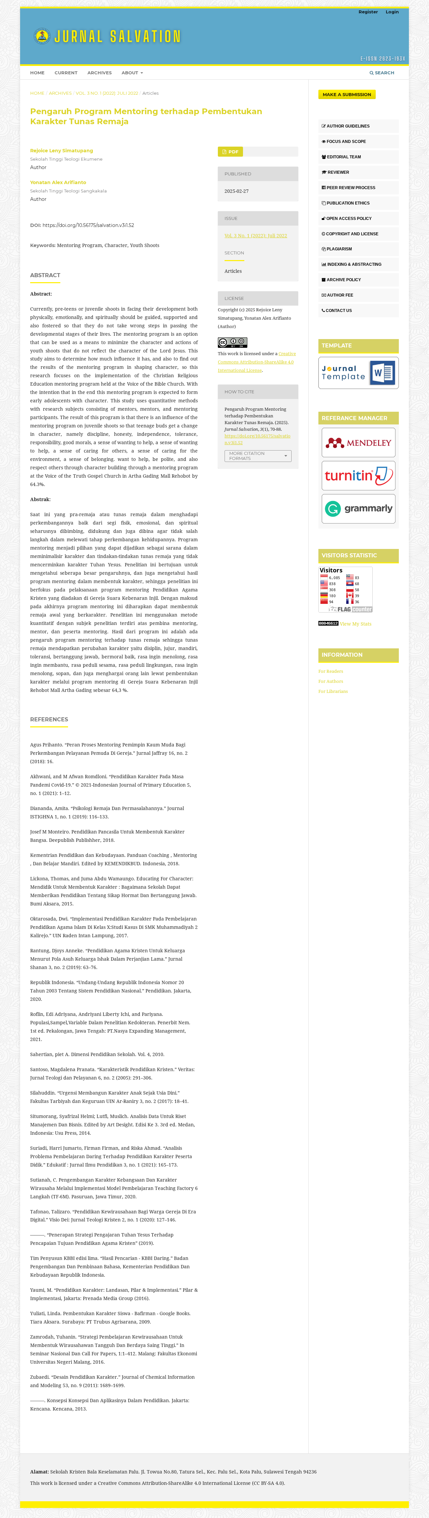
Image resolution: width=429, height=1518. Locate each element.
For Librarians (333, 691)
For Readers (330, 671)
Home (37, 93)
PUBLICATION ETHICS (348, 203)
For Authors (330, 681)
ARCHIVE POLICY (344, 279)
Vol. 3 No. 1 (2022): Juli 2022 (107, 93)
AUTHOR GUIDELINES (348, 126)
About (130, 72)
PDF (232, 151)
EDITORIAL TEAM (344, 157)
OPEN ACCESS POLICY (349, 218)
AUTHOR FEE (340, 295)
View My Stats (355, 624)
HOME (37, 72)
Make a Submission (347, 94)
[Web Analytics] (328, 624)
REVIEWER (338, 172)
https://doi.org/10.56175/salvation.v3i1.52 (88, 225)
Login (392, 11)
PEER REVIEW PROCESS (351, 187)
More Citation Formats (247, 456)
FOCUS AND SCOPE (346, 141)
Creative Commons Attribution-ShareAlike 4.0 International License (257, 361)
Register (368, 11)
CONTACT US (339, 310)
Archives (99, 72)
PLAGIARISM (339, 249)
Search (384, 72)
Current (66, 72)
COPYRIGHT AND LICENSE (352, 234)
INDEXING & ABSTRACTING (354, 264)
